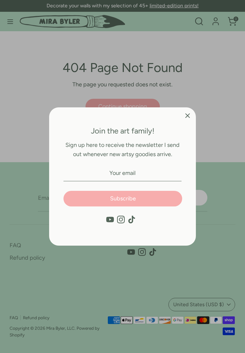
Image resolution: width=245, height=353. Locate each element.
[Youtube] (110, 219)
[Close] (188, 116)
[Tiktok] (132, 219)
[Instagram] (121, 219)
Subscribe (123, 198)
